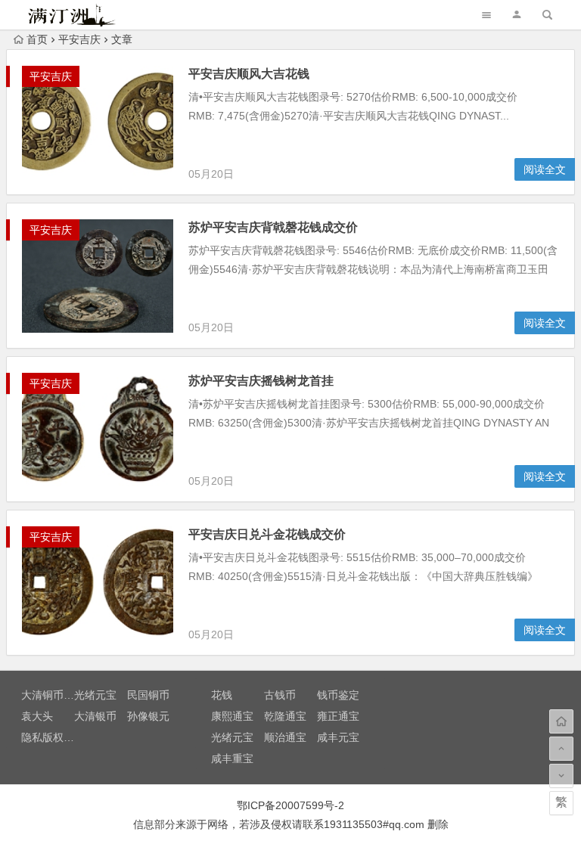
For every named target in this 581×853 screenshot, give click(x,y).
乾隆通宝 (285, 716)
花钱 (221, 695)
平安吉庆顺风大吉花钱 (248, 73)
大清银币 (95, 716)
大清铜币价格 (53, 695)
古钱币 (280, 695)
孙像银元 (148, 716)
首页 (37, 39)
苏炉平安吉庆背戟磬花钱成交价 (273, 227)
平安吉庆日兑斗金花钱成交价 (267, 534)
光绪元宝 (95, 695)
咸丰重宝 (232, 758)
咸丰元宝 (338, 737)
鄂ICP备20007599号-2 (290, 805)
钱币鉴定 (338, 695)
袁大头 (37, 716)
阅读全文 (545, 169)
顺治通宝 (285, 737)
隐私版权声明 (53, 737)
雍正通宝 (338, 716)
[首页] (561, 721)
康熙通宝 (232, 716)
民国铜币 (148, 695)
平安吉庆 (79, 39)
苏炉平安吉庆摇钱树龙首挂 (261, 380)
